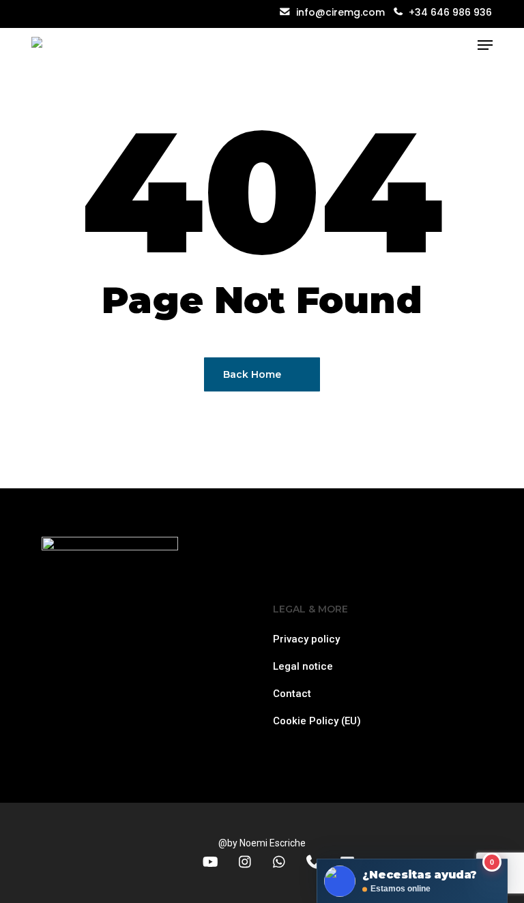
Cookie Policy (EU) (317, 721)
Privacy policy (306, 639)
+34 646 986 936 (450, 12)
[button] (485, 45)
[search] (458, 45)
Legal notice (303, 666)
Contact (292, 693)
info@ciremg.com (339, 12)
